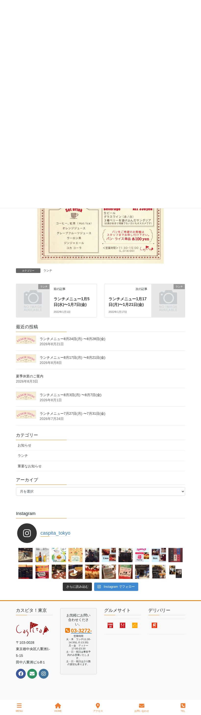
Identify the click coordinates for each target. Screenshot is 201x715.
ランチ (47, 270)
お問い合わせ (141, 711)
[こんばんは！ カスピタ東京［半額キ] (125, 572)
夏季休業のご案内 (29, 376)
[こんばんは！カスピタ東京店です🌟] (42, 555)
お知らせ (24, 445)
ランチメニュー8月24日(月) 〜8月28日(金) (72, 339)
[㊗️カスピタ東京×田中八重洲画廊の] (25, 555)
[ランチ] (33, 294)
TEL (183, 711)
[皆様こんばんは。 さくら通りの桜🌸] (75, 555)
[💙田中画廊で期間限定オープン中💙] (142, 572)
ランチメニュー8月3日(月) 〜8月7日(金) (70, 395)
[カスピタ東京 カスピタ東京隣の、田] (175, 572)
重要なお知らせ (30, 466)
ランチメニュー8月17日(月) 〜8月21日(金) (72, 357)
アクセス (98, 711)
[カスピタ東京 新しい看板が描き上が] (125, 555)
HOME (58, 711)
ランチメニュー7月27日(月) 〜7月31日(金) (72, 413)
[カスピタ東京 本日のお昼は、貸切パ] (59, 572)
